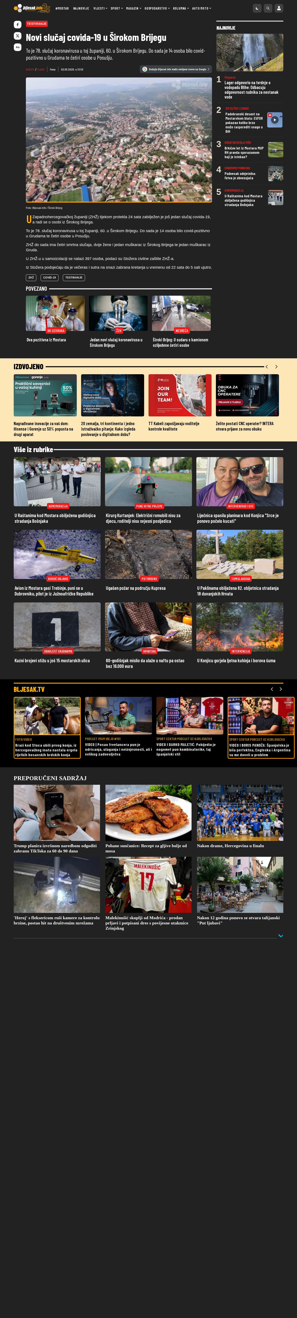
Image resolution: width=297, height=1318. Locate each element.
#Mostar (62, 8)
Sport (115, 8)
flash (40, 69)
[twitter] (18, 36)
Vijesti (99, 8)
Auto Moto (200, 8)
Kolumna (179, 8)
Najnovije (81, 8)
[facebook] (18, 25)
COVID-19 (49, 277)
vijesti (30, 69)
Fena (52, 69)
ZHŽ (31, 277)
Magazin (132, 8)
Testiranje (73, 277)
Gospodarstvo (156, 8)
